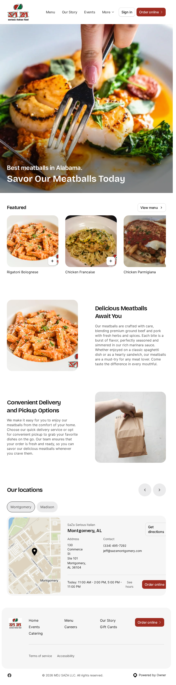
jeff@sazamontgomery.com (122, 551)
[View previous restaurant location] (144, 489)
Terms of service (40, 656)
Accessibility (65, 656)
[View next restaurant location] (159, 489)
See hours (129, 584)
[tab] (21, 507)
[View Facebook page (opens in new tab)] (9, 675)
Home (33, 620)
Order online (154, 584)
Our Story (69, 12)
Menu (50, 12)
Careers (70, 627)
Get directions (156, 529)
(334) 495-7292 (114, 546)
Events (89, 12)
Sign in (126, 12)
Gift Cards (108, 627)
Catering (36, 633)
